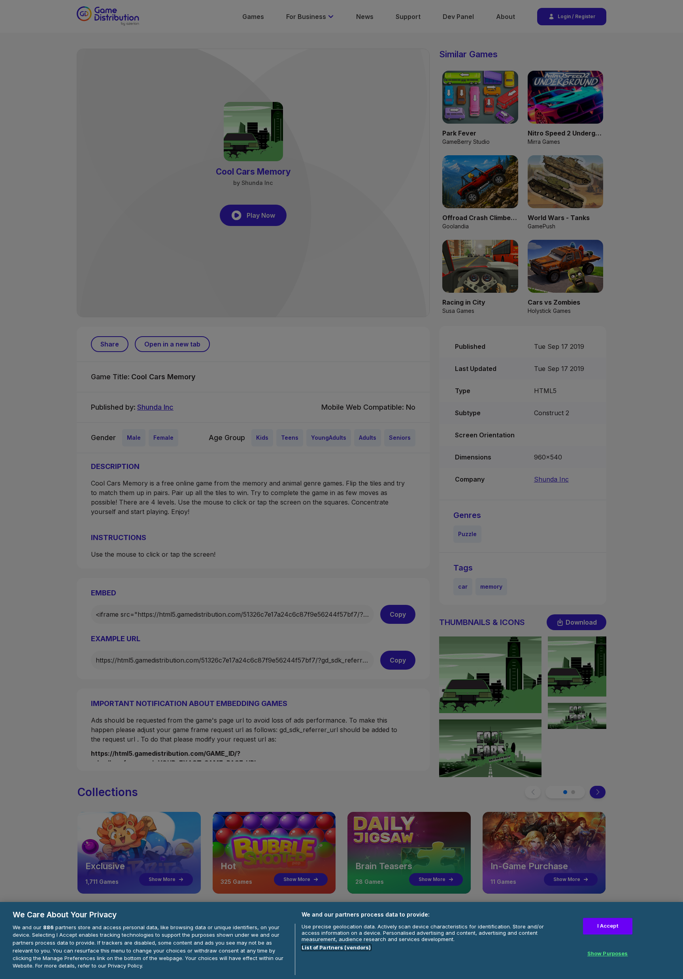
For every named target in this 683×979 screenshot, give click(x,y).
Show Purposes (607, 953)
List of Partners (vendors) (336, 947)
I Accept (607, 926)
